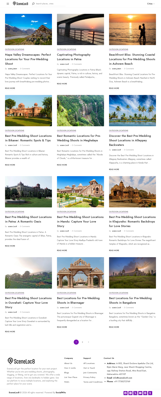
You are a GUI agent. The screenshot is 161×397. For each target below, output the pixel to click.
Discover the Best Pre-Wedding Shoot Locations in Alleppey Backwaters (130, 140)
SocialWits (61, 392)
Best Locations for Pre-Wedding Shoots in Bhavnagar (78, 300)
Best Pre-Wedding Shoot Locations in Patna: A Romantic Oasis (28, 219)
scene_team (12, 68)
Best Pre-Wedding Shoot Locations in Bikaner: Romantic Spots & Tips (28, 138)
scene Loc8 (64, 64)
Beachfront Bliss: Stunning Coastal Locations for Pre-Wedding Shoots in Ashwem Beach (132, 59)
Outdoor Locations (14, 49)
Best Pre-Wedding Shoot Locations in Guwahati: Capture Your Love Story (28, 302)
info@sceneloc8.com (122, 377)
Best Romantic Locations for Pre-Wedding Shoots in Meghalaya (79, 138)
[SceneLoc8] (20, 3)
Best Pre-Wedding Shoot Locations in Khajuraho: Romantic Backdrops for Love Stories (132, 221)
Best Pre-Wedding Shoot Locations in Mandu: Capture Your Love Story (80, 221)
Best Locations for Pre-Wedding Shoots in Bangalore (130, 300)
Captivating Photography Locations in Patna (73, 56)
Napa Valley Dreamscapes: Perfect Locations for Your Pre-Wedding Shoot (28, 59)
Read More (10, 88)
